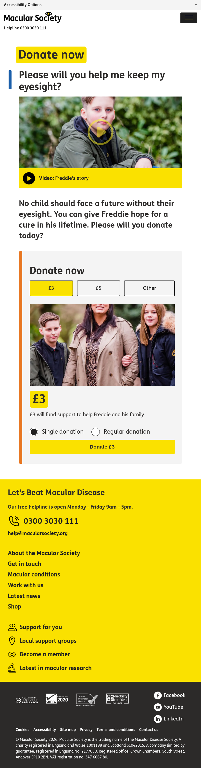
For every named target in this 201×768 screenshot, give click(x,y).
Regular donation (127, 431)
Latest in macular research (56, 668)
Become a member (45, 654)
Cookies (22, 729)
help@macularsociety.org (38, 533)
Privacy (86, 729)
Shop (14, 606)
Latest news (24, 596)
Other (149, 288)
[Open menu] (188, 17)
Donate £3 (102, 447)
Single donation (63, 431)
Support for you (41, 627)
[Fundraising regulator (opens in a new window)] (27, 699)
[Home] (33, 21)
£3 (51, 288)
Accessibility (44, 729)
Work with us (25, 585)
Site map (68, 729)
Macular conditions (34, 574)
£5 (98, 288)
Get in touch (24, 564)
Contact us (148, 729)
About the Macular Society (44, 553)
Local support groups (48, 641)
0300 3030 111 (33, 28)
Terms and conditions (116, 729)
